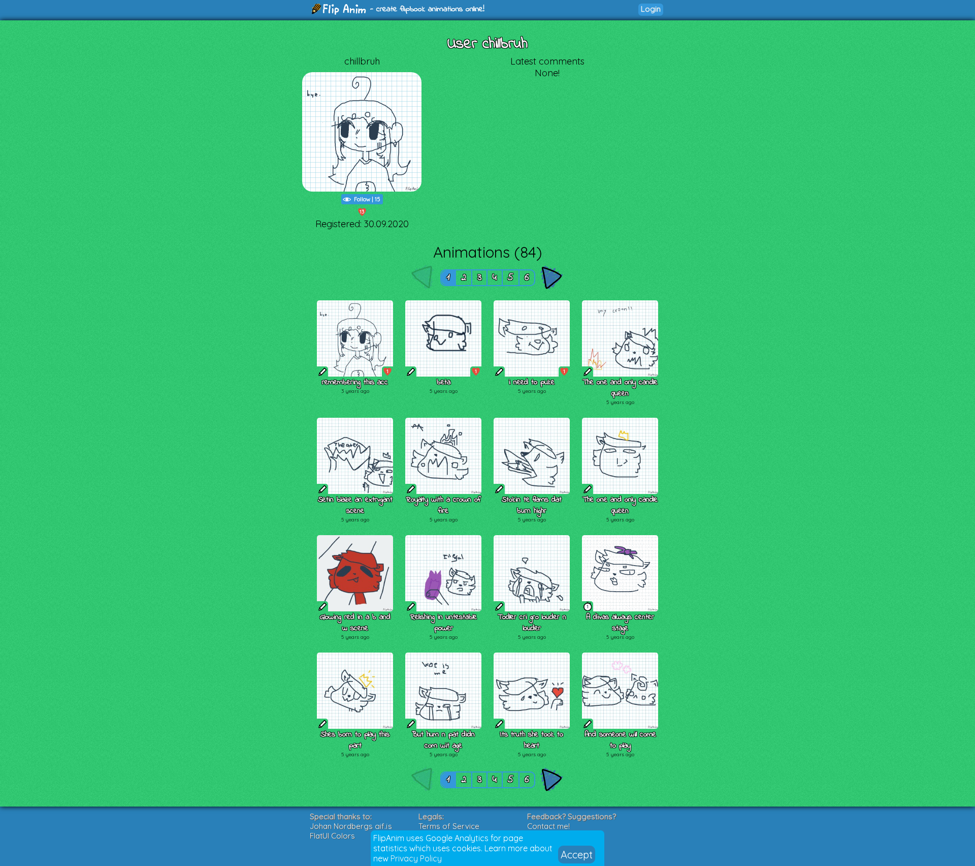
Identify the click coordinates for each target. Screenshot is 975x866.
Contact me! (548, 826)
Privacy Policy (416, 858)
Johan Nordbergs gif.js (351, 826)
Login (651, 9)
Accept (577, 854)
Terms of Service (448, 826)
